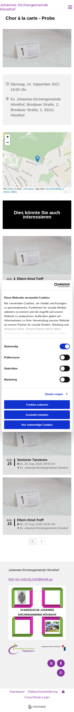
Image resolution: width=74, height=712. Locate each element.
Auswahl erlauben (37, 414)
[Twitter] (51, 663)
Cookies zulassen (37, 404)
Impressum (17, 691)
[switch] (65, 357)
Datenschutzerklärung (42, 691)
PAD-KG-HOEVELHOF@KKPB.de (30, 579)
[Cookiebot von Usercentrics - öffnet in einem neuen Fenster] (54, 285)
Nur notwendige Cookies (37, 424)
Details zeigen (54, 393)
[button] (65, 7)
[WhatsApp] (61, 673)
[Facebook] (61, 663)
